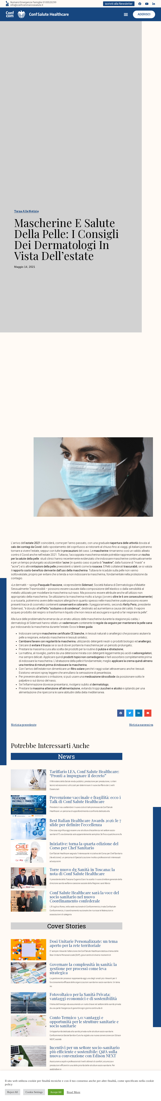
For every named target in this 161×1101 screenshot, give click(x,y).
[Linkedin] (153, 3)
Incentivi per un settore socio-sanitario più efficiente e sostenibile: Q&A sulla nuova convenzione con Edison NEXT (85, 1051)
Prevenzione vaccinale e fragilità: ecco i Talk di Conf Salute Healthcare (85, 799)
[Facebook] (139, 3)
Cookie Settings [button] (34, 1092)
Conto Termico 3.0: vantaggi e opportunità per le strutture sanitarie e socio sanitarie (84, 1021)
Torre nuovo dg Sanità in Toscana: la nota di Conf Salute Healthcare (82, 871)
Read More (73, 1092)
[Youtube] (146, 3)
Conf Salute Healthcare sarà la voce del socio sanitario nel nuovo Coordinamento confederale (84, 896)
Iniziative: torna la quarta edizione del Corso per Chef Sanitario (84, 845)
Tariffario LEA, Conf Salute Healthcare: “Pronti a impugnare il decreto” (84, 773)
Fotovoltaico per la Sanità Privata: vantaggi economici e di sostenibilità (83, 996)
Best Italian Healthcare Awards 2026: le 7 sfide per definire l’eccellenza (85, 822)
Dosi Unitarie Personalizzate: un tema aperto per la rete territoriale (84, 943)
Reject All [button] (12, 1092)
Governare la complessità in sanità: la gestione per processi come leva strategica (83, 968)
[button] (126, 14)
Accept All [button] (55, 1092)
